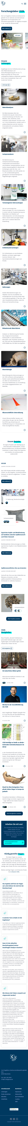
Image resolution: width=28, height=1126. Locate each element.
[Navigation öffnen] (25, 3)
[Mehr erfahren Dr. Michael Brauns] (5, 521)
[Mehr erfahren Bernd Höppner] (19, 611)
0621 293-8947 (8, 1077)
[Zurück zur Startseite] (3, 3)
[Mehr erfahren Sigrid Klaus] (20, 611)
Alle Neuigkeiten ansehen (14, 813)
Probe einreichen (6, 1094)
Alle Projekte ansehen (14, 619)
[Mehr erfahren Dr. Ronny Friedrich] (7, 503)
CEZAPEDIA (4, 1099)
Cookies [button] (17, 1099)
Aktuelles (3, 1096)
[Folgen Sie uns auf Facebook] (11, 1119)
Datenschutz (18, 1094)
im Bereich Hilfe (14, 872)
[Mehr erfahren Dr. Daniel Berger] (6, 521)
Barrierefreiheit (19, 1096)
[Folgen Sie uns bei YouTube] (17, 1119)
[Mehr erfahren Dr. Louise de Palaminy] (17, 611)
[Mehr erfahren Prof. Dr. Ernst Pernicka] (8, 521)
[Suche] (22, 3)
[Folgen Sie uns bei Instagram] (14, 1119)
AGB (16, 1101)
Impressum (18, 1091)
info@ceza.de (9, 1079)
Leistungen (4, 1091)
